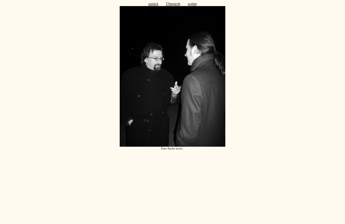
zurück (153, 4)
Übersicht (173, 4)
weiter (192, 4)
